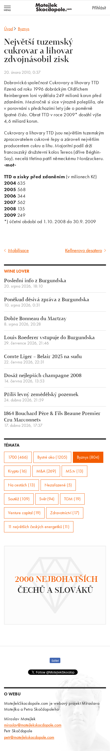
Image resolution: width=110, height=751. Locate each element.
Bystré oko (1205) (52, 457)
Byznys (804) (88, 457)
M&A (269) (46, 471)
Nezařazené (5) (58, 485)
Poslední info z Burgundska (35, 283)
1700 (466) (18, 457)
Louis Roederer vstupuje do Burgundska (49, 340)
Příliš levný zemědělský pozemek (41, 397)
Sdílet (55, 660)
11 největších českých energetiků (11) (38, 526)
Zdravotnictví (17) (64, 513)
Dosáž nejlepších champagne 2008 (42, 378)
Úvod (8, 29)
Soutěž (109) (19, 499)
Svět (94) (46, 499)
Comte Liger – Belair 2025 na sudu (43, 359)
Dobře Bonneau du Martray (35, 321)
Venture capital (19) (24, 513)
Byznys (23, 29)
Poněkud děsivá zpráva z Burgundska (46, 302)
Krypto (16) (17, 471)
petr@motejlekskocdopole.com (29, 737)
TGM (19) (72, 499)
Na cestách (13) (21, 485)
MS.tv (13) (74, 471)
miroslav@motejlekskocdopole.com (32, 725)
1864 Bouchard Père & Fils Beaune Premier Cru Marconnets (52, 419)
